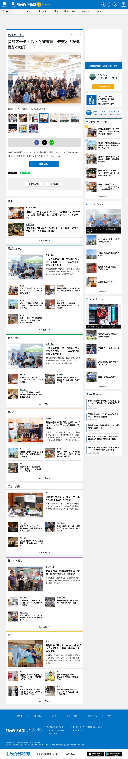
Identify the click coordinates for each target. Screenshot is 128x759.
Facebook (104, 4)
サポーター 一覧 (103, 86)
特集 (99, 11)
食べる (29, 11)
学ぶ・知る (86, 11)
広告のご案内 (52, 733)
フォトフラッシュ (16, 35)
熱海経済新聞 (23, 4)
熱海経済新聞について (55, 727)
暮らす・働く (70, 11)
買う (56, 11)
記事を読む (44, 164)
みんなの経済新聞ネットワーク (18, 754)
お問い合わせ (78, 730)
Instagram (114, 4)
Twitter (109, 4)
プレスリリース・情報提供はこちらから (87, 727)
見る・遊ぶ (43, 11)
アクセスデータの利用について (58, 730)
